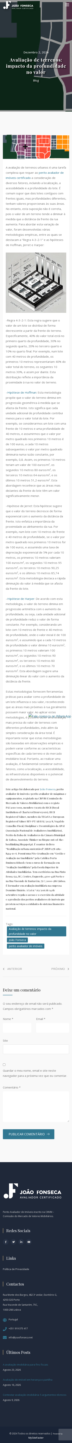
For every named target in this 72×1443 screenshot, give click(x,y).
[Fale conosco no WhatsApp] (50, 716)
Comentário (12, 1087)
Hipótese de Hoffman (21, 392)
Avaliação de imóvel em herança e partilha (27, 1379)
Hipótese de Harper (20, 599)
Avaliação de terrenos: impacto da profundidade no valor (30, 931)
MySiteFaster (36, 1437)
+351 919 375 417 (18, 1328)
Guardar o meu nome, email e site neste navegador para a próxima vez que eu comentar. (35, 1073)
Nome (8, 1019)
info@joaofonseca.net (21, 1337)
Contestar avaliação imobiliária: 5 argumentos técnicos (34, 1395)
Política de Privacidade (16, 1269)
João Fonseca (47, 789)
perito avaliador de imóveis (25, 946)
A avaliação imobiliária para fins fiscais (25, 1364)
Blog (36, 80)
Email (40, 1019)
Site (5, 1040)
